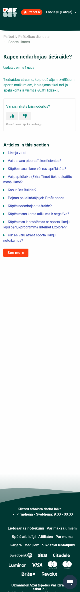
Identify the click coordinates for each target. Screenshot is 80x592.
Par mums (64, 537)
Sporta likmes (19, 42)
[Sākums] (10, 12)
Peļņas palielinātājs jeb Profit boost (36, 198)
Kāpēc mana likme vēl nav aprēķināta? (37, 169)
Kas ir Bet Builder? (22, 190)
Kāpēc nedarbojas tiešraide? (30, 206)
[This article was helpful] (12, 116)
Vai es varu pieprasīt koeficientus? (34, 161)
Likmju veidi (17, 153)
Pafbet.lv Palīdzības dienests (26, 37)
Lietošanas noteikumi (26, 528)
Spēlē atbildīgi (24, 537)
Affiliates (45, 537)
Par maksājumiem (62, 528)
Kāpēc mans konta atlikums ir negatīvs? (38, 214)
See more (16, 253)
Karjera (16, 545)
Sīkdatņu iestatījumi (58, 545)
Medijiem (31, 545)
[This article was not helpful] (25, 116)
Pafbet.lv (34, 12)
